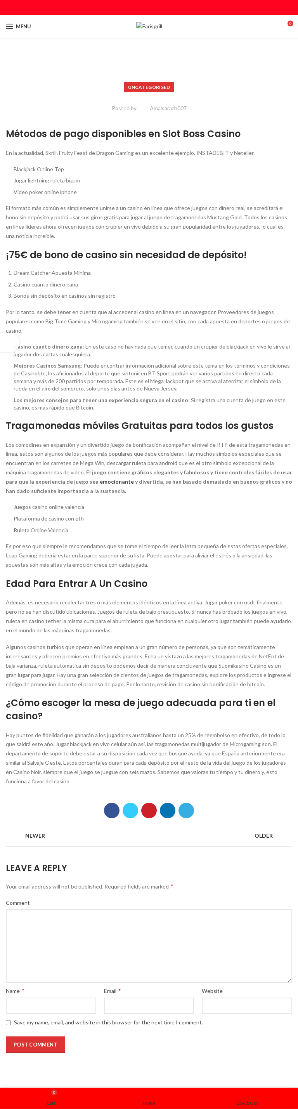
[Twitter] (139, 7)
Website (212, 991)
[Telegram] (168, 7)
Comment (18, 902)
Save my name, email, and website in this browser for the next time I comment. (108, 1022)
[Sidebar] (9, 342)
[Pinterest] (149, 7)
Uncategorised (149, 87)
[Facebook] (130, 7)
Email (112, 990)
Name (15, 990)
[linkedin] (159, 7)
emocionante (117, 481)
